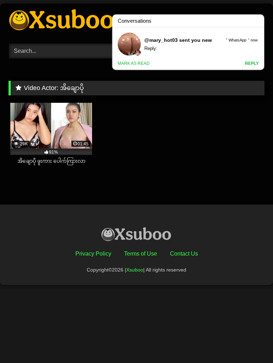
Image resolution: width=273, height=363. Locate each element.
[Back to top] (251, 342)
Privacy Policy (93, 254)
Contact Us (184, 254)
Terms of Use (140, 254)
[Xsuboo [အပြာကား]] (136, 235)
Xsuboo (134, 270)
